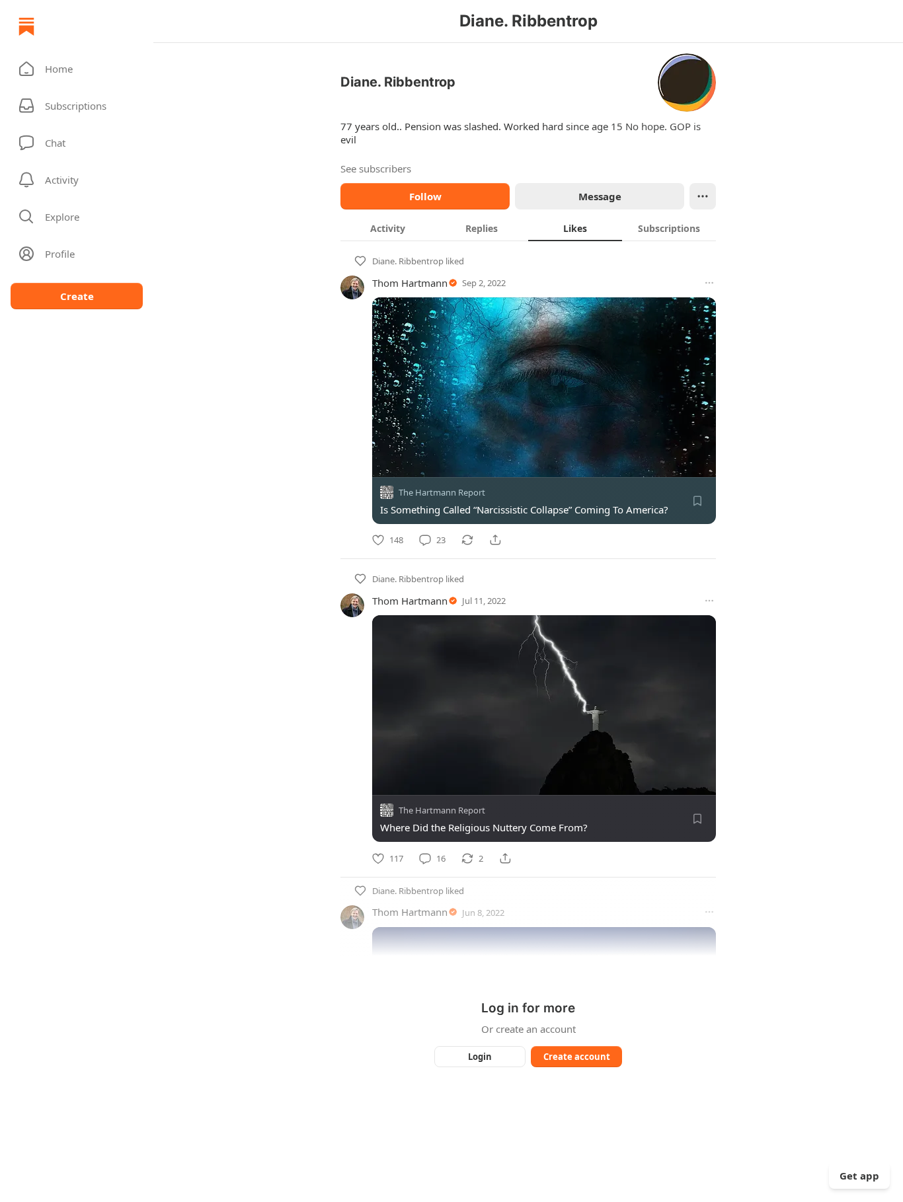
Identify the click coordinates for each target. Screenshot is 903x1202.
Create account (576, 1057)
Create (77, 296)
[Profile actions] (702, 196)
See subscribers (375, 168)
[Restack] (467, 539)
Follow (425, 196)
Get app (859, 1175)
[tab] (387, 228)
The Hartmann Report (442, 492)
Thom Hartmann (410, 282)
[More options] (709, 282)
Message (599, 196)
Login (480, 1057)
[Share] (495, 539)
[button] (77, 69)
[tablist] (528, 228)
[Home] (26, 26)
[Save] (697, 500)
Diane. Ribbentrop (408, 261)
